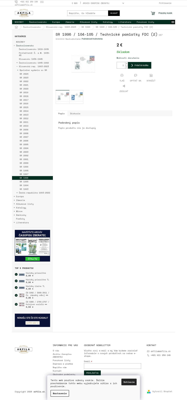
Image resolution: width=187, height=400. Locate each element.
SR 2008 (24, 133)
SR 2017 (24, 99)
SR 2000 (24, 163)
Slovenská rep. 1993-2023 (34, 66)
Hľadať (114, 13)
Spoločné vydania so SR (33, 70)
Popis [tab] (61, 113)
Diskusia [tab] (75, 113)
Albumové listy (25, 203)
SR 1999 (24, 166)
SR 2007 (24, 136)
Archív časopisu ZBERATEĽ (96, 3)
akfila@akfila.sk (161, 351)
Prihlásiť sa (92, 373)
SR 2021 (24, 84)
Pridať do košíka (141, 65)
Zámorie (20, 200)
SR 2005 (24, 144)
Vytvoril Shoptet (162, 391)
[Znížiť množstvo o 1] (126, 66)
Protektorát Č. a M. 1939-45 (34, 54)
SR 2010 (24, 125)
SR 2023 (24, 77)
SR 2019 (24, 92)
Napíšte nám (60, 367)
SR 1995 (24, 181)
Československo (25, 45)
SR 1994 (24, 185)
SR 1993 (24, 189)
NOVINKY (20, 41)
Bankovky (21, 215)
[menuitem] (19, 22)
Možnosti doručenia (128, 58)
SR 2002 (24, 155)
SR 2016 (24, 103)
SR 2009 (24, 129)
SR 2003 (24, 151)
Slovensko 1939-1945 (31, 59)
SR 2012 (24, 118)
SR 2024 (24, 73)
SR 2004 (24, 148)
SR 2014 (24, 111)
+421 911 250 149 (161, 355)
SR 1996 (24, 177)
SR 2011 (24, 122)
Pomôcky (20, 218)
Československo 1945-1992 (34, 62)
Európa (20, 196)
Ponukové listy (61, 360)
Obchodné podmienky (64, 374)
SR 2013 (24, 114)
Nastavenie (60, 393)
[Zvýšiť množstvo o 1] (126, 63)
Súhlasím (129, 382)
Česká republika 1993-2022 (34, 192)
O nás (74, 3)
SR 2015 (24, 107)
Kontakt (57, 370)
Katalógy (21, 207)
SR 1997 (24, 174)
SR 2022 (24, 81)
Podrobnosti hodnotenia (92, 39)
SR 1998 (24, 170)
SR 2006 (24, 140)
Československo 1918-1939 (34, 49)
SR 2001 (24, 159)
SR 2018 (24, 96)
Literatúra (22, 222)
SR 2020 (24, 88)
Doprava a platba (63, 363)
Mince (19, 211)
